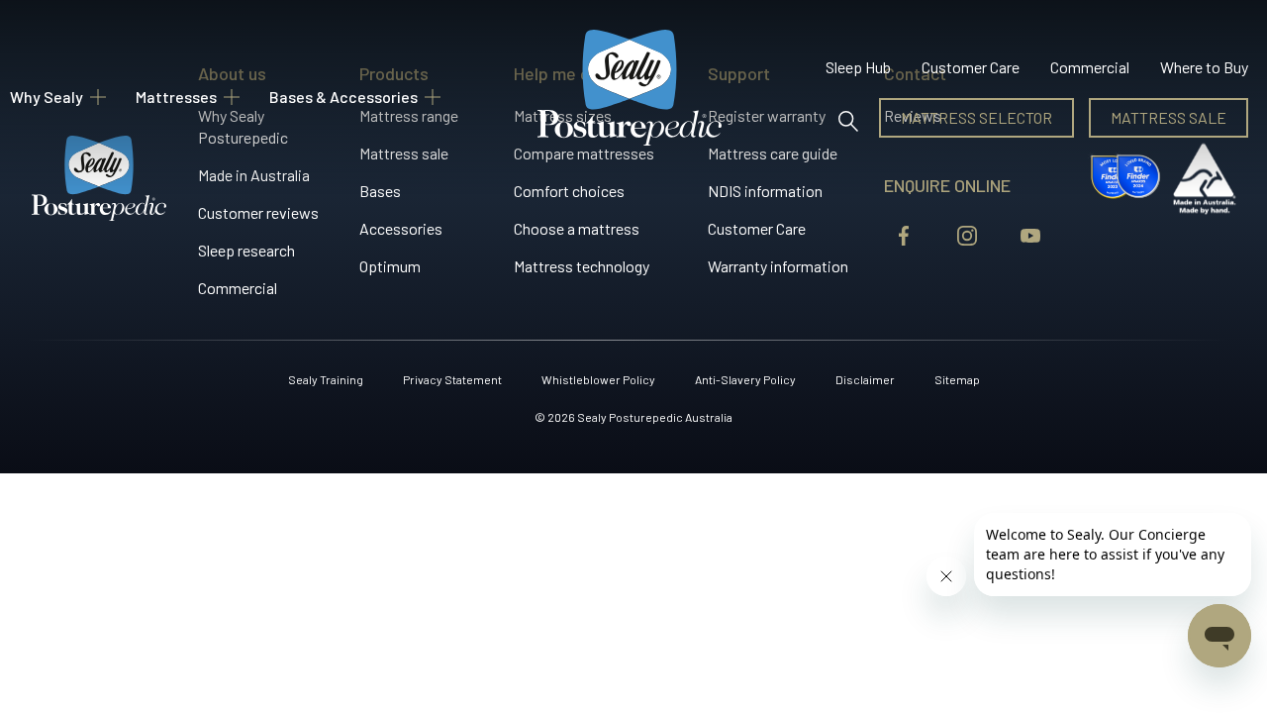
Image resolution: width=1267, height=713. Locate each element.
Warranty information (778, 265)
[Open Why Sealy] (98, 97)
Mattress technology (581, 265)
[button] (847, 118)
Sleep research (246, 250)
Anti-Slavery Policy (745, 379)
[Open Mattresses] (232, 97)
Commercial (237, 287)
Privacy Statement (452, 379)
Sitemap (957, 379)
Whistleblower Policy (598, 379)
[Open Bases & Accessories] (432, 97)
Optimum (390, 265)
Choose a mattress (576, 228)
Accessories (400, 228)
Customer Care (757, 228)
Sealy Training (325, 379)
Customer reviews (258, 212)
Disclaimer (865, 379)
